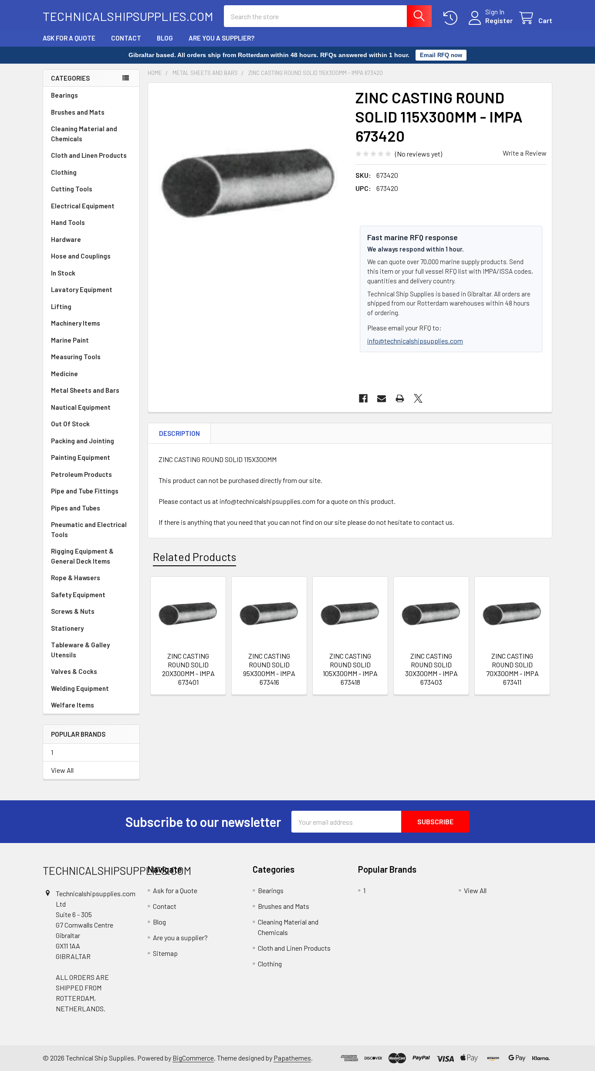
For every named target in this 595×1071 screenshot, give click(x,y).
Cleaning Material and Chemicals (84, 134)
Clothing (64, 172)
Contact (126, 38)
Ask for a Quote (69, 38)
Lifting (61, 306)
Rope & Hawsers (75, 577)
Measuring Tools (76, 356)
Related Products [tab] (194, 556)
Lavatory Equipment (81, 289)
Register (499, 20)
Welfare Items (72, 705)
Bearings (64, 95)
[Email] (381, 398)
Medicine (64, 373)
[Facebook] (363, 398)
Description (179, 433)
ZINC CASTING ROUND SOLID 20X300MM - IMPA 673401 (188, 669)
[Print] (400, 398)
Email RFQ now (441, 55)
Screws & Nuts (73, 611)
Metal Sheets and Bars (85, 390)
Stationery (67, 628)
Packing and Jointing (82, 441)
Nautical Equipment (81, 407)
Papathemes (292, 1058)
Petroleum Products (81, 474)
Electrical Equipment (83, 206)
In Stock (63, 273)
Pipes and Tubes (75, 508)
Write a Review (525, 153)
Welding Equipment (80, 688)
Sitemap (165, 953)
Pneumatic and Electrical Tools (89, 529)
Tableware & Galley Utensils (80, 650)
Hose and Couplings (81, 256)
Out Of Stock (70, 424)
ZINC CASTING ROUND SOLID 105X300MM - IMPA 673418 (350, 669)
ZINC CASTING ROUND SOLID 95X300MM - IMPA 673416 (269, 669)
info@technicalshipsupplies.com (415, 341)
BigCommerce (193, 1058)
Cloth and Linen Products (89, 155)
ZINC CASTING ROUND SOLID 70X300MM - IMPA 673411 (512, 669)
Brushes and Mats (78, 112)
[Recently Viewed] (452, 18)
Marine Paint (70, 340)
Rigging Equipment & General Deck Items (82, 556)
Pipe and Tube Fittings (84, 491)
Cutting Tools (71, 189)
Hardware (66, 239)
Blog (165, 38)
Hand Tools (68, 222)
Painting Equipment (80, 457)
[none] (249, 184)
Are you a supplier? (221, 38)
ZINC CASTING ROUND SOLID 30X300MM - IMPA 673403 (431, 669)
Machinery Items (75, 323)
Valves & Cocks (74, 671)
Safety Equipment (78, 594)
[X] (418, 398)
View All (62, 770)
